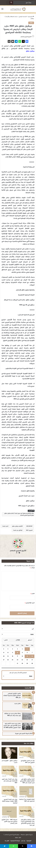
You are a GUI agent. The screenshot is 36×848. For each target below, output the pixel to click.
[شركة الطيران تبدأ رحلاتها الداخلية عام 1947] (27, 792)
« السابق (30, 640)
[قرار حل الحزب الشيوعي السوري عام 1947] (27, 753)
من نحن (23, 841)
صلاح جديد (17, 703)
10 (17, 653)
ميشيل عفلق (30, 51)
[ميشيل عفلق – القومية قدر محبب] (9, 753)
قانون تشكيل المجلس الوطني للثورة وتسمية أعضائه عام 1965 (12, 695)
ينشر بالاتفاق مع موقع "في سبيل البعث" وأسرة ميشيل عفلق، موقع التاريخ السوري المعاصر (19, 514)
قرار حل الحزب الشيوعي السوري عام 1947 (27, 762)
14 (32, 656)
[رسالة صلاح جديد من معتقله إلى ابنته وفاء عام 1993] (27, 716)
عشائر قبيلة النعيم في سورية (24, 733)
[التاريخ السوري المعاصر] (18, 9)
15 (27, 656)
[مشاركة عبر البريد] (12, 41)
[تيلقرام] (16, 41)
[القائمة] (2, 10)
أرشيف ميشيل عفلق (17, 526)
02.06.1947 (29, 526)
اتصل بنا (7, 841)
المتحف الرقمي (23, 17)
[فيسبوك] (26, 41)
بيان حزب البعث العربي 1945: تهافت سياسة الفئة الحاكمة (9, 801)
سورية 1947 (29, 530)
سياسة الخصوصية (15, 841)
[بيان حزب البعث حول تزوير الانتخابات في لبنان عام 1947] (9, 771)
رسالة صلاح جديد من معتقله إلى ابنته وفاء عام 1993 (12, 714)
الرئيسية (30, 17)
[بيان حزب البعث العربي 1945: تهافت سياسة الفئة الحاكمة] (9, 792)
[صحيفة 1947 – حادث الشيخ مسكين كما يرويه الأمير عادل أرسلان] (9, 812)
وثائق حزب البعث (17, 530)
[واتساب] (19, 41)
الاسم (32, 594)
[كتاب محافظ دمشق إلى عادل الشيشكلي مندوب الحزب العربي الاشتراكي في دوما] (27, 812)
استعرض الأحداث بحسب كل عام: (18, 673)
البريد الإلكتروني (29, 603)
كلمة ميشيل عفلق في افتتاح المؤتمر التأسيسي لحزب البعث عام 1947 (27, 781)
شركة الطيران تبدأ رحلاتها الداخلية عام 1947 (26, 800)
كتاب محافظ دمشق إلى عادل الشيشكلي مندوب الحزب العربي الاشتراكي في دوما (27, 822)
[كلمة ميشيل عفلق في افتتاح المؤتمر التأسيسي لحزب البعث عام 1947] (27, 771)
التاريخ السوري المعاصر (26, 37)
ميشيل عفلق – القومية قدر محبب (9, 762)
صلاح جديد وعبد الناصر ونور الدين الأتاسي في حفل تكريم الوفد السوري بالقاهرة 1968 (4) (12, 725)
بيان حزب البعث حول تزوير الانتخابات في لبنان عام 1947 (9, 781)
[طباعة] (9, 41)
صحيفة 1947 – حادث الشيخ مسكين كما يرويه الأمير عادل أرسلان (9, 821)
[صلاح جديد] (27, 706)
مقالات (32, 19)
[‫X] (23, 41)
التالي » (6, 640)
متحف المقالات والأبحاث (11, 17)
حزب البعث (5, 526)
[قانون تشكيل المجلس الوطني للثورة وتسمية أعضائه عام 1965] (27, 696)
